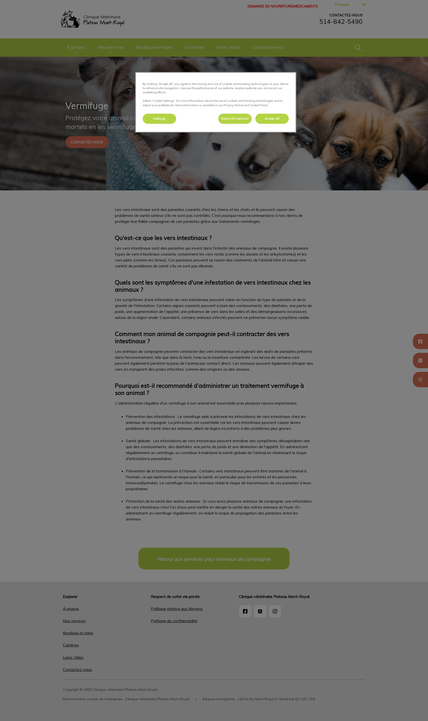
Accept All (272, 118)
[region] (215, 102)
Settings (159, 118)
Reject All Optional (235, 118)
